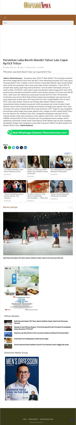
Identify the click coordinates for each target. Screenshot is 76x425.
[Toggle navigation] (5, 18)
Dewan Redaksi (33, 419)
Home (24, 419)
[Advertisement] (38, 39)
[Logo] (37, 5)
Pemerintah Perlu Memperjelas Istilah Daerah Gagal (31, 339)
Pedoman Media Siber (46, 419)
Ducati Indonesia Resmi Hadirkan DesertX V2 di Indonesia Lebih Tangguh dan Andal (41, 344)
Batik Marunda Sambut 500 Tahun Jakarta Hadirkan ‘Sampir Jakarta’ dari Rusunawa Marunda (33, 258)
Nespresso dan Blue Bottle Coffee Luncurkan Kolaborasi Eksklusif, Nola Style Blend (41, 333)
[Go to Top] (72, 420)
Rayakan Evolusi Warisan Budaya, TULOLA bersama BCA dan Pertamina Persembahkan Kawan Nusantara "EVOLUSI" (42, 328)
